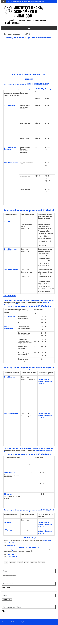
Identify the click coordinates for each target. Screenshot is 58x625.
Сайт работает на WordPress (9, 622)
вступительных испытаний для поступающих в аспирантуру (45, 531)
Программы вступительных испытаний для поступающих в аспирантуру (45, 524)
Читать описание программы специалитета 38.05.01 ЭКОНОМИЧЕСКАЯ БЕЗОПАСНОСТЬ (26, 84)
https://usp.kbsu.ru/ (7, 587)
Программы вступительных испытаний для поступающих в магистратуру (45, 381)
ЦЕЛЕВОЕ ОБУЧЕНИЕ (9, 296)
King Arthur (23, 622)
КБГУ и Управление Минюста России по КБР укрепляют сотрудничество (25, 1)
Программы (40, 530)
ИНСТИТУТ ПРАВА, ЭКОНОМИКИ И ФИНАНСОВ (28, 12)
